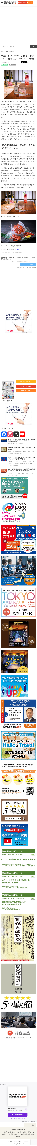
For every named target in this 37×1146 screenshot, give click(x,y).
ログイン (30, 2)
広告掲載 (19, 1132)
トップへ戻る (30, 1125)
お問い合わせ (11, 1132)
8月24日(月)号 (7, 401)
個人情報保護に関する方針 (27, 1134)
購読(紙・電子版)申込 (22, 2)
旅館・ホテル (9, 51)
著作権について (6, 1134)
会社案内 (4, 1132)
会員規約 (18, 1136)
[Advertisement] (18, 20)
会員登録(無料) (26, 381)
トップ (2, 51)
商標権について (15, 1134)
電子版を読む (26, 390)
